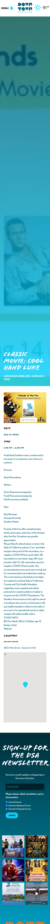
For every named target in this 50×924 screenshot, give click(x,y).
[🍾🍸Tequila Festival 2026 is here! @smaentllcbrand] (37, 846)
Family (7, 379)
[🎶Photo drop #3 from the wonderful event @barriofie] (13, 846)
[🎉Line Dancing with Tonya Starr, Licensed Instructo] (37, 870)
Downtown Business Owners (19, 805)
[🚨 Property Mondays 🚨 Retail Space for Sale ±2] (37, 894)
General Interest (14, 802)
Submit (12, 815)
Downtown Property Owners (19, 809)
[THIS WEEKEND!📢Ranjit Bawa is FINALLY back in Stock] (13, 870)
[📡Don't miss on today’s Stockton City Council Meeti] (13, 894)
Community (38, 376)
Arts (27, 376)
